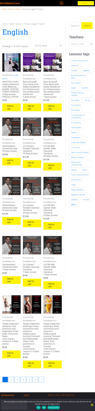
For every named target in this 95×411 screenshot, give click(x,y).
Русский (86, 199)
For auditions (76, 105)
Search (87, 25)
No (44, 407)
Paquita (74, 170)
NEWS (26, 395)
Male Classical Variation (80, 152)
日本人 (73, 204)
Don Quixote (76, 83)
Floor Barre (75, 100)
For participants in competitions (78, 116)
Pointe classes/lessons (80, 175)
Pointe (84, 170)
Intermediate (76, 127)
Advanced (75, 65)
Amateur (74, 70)
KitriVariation (76, 137)
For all (87, 100)
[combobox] (81, 43)
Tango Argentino (77, 190)
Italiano (74, 132)
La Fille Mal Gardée (78, 142)
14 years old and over (79, 60)
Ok (38, 407)
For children (75, 110)
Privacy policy (54, 407)
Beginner (86, 70)
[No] (92, 405)
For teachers (76, 122)
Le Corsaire (75, 147)
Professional (76, 180)
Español (85, 88)
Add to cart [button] (10, 107)
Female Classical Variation (77, 94)
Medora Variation (77, 157)
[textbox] (79, 43)
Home (3, 9)
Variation (74, 199)
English (73, 88)
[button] (61, 3)
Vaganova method (78, 194)
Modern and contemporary (76, 163)
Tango (73, 185)
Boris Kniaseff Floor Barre (78, 76)
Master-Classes (14, 9)
